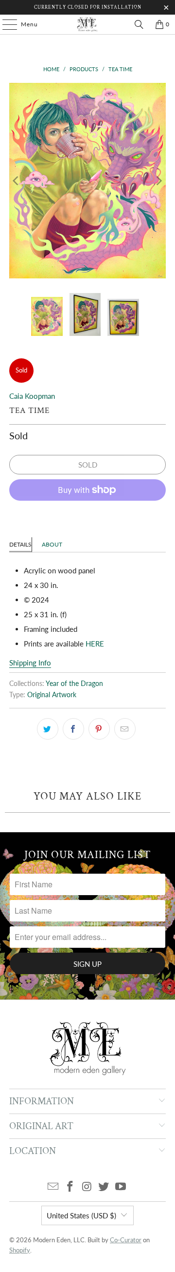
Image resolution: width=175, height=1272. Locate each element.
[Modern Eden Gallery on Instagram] (87, 1187)
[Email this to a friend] (125, 729)
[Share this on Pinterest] (99, 729)
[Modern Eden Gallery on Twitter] (104, 1187)
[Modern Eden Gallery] (87, 24)
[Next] (158, 180)
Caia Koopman (32, 395)
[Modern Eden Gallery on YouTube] (121, 1187)
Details (20, 544)
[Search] (139, 24)
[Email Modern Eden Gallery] (53, 1187)
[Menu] (5, 24)
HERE (95, 643)
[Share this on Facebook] (73, 729)
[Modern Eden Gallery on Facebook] (70, 1187)
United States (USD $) (81, 1215)
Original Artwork (51, 695)
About (52, 544)
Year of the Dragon (74, 683)
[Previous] (16, 180)
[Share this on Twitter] (47, 729)
